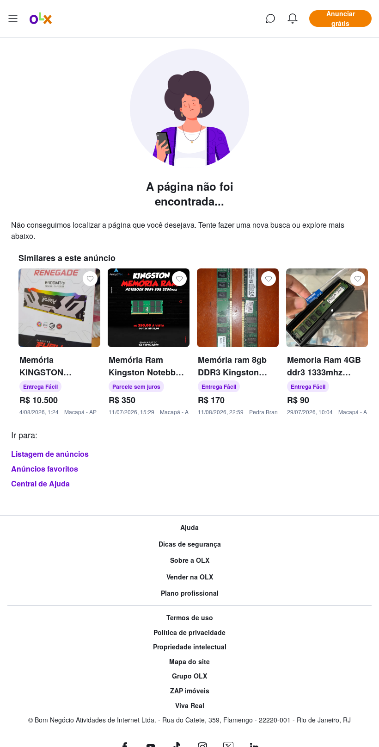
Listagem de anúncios (50, 453)
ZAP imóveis (189, 690)
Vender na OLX (189, 577)
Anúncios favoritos (44, 468)
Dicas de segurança (190, 544)
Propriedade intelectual (189, 646)
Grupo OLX (189, 676)
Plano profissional (190, 593)
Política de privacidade (189, 632)
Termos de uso (189, 617)
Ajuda (189, 527)
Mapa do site (189, 661)
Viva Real (189, 705)
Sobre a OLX (189, 560)
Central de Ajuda (40, 483)
